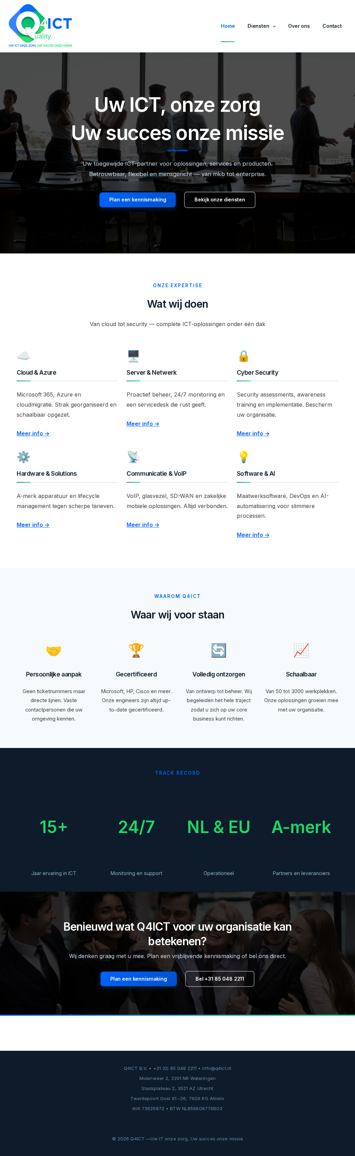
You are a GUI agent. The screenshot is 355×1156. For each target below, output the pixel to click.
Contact (332, 26)
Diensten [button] (258, 26)
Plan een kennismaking (137, 199)
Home (228, 26)
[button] (272, 26)
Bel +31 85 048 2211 (220, 979)
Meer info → (33, 433)
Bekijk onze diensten (219, 199)
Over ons (299, 26)
